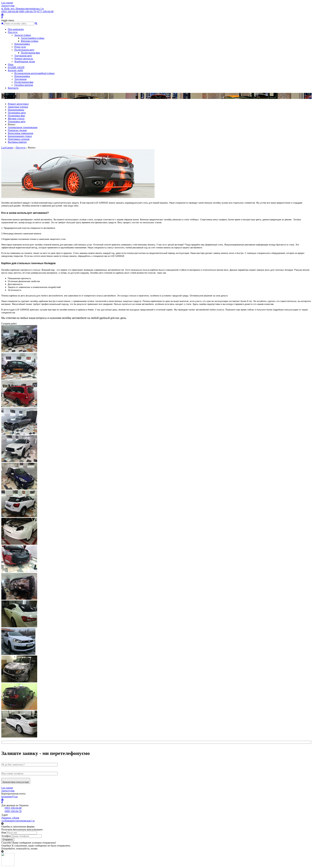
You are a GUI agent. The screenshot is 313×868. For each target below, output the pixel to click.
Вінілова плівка (29, 41)
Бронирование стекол (20, 136)
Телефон (6, 836)
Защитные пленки (18, 106)
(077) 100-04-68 (45, 11)
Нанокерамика (16, 109)
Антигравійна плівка (32, 38)
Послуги (12, 32)
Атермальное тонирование (22, 127)
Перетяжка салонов (19, 139)
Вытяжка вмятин (17, 142)
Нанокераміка (22, 44)
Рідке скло (20, 46)
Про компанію (16, 29)
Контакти (13, 88)
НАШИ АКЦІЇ (16, 67)
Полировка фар (16, 115)
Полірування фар (30, 52)
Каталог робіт (15, 70)
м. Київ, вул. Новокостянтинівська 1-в (22, 8)
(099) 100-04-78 (27, 11)
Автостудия (7, 5)
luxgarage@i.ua (9, 796)
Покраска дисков (17, 130)
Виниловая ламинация (20, 133)
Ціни (10, 64)
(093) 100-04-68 (9, 11)
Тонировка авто (16, 121)
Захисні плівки (22, 35)
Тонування (20, 79)
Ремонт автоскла (23, 58)
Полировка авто (17, 112)
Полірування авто (24, 49)
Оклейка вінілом (23, 85)
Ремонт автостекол (18, 103)
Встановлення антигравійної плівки (34, 73)
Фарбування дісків (24, 61)
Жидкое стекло (16, 118)
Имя (3, 832)
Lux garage (7, 2)
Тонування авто (23, 55)
